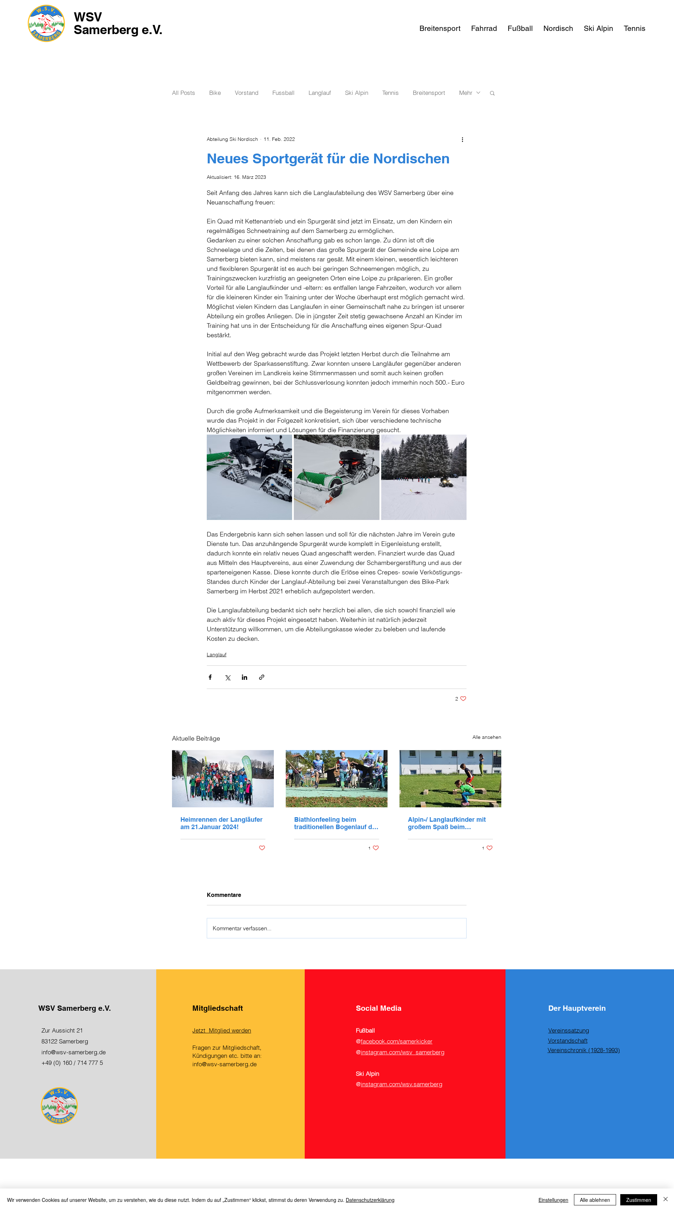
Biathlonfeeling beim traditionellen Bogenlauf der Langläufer (336, 823)
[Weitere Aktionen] (462, 139)
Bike (215, 92)
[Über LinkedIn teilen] (244, 677)
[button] (492, 93)
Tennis (390, 92)
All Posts (183, 92)
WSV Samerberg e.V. (118, 23)
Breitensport (429, 92)
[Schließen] (665, 1199)
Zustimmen (638, 1199)
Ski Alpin (356, 92)
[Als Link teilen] (261, 677)
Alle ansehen (487, 737)
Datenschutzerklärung (370, 1199)
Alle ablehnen (595, 1199)
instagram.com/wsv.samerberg (401, 1084)
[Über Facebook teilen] (210, 677)
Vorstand (246, 92)
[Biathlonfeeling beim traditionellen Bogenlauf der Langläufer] (337, 778)
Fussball (283, 92)
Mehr (466, 92)
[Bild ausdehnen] (249, 477)
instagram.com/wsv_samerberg (402, 1052)
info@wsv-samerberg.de (73, 1052)
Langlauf (320, 92)
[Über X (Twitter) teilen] (227, 677)
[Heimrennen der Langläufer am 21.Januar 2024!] (223, 778)
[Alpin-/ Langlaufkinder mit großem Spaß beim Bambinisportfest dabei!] (450, 778)
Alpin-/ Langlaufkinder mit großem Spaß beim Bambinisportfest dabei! (447, 823)
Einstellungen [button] (553, 1199)
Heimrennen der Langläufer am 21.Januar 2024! (221, 823)
